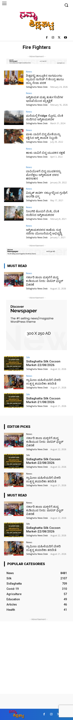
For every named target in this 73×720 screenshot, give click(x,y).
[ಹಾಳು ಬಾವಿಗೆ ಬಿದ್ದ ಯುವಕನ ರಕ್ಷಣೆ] (14, 155)
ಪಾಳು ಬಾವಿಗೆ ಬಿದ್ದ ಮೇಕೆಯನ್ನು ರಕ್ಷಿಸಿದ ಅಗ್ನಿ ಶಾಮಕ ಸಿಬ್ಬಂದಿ (43, 136)
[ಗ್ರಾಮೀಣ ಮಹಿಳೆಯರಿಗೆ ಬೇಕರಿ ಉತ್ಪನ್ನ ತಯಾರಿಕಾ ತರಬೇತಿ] (14, 382)
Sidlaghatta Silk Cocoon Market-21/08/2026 (43, 400)
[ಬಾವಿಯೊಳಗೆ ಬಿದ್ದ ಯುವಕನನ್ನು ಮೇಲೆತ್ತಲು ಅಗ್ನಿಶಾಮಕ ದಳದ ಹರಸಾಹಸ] (14, 173)
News (29, 71)
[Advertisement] (36, 657)
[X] (59, 38)
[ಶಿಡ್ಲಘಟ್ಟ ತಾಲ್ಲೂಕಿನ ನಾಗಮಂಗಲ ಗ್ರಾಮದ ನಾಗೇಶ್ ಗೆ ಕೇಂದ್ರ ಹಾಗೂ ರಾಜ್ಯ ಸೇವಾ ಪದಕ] (14, 77)
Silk (28, 357)
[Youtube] (65, 38)
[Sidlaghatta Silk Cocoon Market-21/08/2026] (14, 400)
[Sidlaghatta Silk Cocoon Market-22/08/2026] (14, 363)
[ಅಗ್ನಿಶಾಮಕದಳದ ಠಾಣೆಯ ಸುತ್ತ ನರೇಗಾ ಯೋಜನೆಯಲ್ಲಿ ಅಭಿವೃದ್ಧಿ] (14, 232)
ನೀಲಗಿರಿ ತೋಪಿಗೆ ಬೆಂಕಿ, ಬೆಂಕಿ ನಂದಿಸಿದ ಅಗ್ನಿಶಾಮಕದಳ (42, 213)
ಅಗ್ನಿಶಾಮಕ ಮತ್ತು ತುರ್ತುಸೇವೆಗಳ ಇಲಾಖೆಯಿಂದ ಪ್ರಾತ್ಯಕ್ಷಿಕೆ (44, 99)
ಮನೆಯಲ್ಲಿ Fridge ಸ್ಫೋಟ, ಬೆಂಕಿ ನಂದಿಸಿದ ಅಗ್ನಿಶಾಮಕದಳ (44, 117)
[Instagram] (53, 38)
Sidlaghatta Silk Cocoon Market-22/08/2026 (43, 363)
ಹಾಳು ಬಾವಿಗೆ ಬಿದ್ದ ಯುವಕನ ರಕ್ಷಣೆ (45, 153)
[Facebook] (47, 38)
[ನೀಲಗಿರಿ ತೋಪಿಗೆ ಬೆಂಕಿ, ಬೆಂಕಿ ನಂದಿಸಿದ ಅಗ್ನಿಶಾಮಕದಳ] (14, 213)
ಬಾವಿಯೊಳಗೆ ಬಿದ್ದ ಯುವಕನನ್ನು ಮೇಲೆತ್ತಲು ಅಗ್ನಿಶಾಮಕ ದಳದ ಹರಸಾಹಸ (43, 174)
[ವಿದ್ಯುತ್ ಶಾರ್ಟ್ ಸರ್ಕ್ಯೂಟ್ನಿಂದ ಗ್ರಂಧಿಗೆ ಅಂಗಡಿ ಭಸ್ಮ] (14, 195)
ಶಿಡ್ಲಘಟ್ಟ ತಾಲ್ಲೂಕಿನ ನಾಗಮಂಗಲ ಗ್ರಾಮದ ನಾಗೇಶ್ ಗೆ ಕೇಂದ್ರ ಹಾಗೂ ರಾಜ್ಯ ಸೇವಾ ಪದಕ (45, 79)
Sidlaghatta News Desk (37, 87)
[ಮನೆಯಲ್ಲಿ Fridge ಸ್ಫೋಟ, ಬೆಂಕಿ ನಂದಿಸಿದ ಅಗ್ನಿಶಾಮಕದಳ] (14, 117)
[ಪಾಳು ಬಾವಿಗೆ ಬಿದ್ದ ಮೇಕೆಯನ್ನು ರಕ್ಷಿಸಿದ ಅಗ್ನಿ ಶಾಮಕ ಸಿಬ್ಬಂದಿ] (14, 136)
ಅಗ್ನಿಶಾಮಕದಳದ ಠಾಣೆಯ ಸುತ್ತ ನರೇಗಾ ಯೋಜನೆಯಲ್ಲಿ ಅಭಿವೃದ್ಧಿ (44, 231)
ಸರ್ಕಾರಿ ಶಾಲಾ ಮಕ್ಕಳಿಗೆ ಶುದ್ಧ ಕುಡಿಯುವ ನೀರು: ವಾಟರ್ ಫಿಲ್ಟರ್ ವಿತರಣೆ (44, 280)
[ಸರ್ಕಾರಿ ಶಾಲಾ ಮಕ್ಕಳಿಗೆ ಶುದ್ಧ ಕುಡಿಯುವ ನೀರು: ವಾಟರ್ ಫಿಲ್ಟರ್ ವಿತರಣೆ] (14, 279)
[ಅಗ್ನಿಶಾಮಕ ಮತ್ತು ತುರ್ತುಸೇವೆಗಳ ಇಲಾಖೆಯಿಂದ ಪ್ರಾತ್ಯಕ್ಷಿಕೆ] (14, 99)
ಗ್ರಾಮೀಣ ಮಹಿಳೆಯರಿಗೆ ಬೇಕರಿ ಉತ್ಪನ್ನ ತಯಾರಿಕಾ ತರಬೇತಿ (43, 381)
